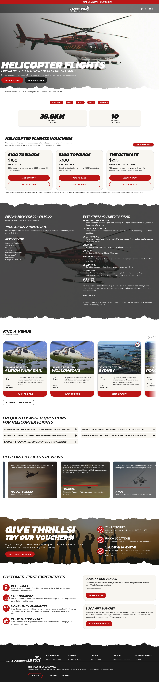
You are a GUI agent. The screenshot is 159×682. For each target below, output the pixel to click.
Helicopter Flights (29, 92)
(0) (152, 9)
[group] (25, 369)
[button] (154, 337)
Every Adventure (12, 92)
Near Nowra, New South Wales (49, 92)
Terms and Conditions (121, 659)
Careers (138, 659)
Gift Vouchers (96, 659)
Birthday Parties (74, 659)
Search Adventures (53, 659)
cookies (110, 669)
